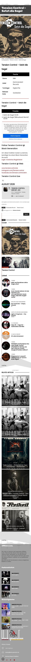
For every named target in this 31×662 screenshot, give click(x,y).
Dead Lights (15, 575)
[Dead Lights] (6, 574)
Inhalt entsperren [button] (16, 136)
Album (15, 529)
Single (12, 316)
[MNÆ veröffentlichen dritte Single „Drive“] (6, 282)
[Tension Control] (15, 262)
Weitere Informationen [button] (15, 139)
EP (11, 306)
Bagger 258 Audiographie (15, 491)
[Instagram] (6, 660)
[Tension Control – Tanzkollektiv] (15, 422)
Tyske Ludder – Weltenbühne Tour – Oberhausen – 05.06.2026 (15, 466)
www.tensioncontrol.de (10, 168)
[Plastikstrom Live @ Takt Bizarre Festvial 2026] (6, 613)
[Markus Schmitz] (3, 210)
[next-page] (5, 535)
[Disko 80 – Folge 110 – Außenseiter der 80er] (6, 325)
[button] (3, 659)
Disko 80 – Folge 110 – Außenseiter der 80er (17, 325)
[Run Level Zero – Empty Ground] (6, 304)
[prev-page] (3, 535)
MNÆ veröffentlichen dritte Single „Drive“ (19, 283)
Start (3, 58)
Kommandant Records (10, 207)
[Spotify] (14, 660)
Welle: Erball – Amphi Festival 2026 (20, 606)
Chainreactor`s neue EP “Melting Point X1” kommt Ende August (18, 357)
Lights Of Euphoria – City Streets (18, 314)
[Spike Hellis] (6, 588)
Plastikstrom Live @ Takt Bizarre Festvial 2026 (19, 613)
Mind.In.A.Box (15, 581)
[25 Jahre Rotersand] (6, 335)
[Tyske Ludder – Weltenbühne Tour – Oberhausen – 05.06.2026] (15, 453)
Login (3, 160)
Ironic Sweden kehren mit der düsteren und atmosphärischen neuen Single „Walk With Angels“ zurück (20, 294)
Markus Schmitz (16, 210)
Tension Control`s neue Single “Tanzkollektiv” (15, 403)
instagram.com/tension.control (13, 170)
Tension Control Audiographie (15, 432)
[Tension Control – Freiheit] (15, 516)
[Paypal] (10, 660)
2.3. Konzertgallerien (17, 604)
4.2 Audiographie (9, 58)
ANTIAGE (14, 595)
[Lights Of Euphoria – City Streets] (6, 314)
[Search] (3, 181)
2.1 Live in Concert (15, 334)
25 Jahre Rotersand (17, 336)
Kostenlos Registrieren (14, 160)
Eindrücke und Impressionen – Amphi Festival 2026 (20, 627)
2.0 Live (15, 462)
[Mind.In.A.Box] (6, 581)
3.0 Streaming (14, 323)
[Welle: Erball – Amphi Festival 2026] (6, 606)
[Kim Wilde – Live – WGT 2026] (6, 620)
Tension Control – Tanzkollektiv (15, 434)
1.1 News (13, 280)
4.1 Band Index (5, 267)
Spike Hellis (15, 588)
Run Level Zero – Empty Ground (18, 304)
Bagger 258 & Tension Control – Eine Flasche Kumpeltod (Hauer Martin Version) (15, 495)
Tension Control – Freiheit (16, 528)
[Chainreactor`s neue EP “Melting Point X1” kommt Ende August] (6, 357)
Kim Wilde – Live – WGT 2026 (20, 620)
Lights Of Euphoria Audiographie (19, 312)
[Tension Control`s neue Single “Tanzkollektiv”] (15, 390)
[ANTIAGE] (6, 594)
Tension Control (20, 207)
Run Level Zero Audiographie (18, 301)
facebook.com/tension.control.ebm (14, 173)
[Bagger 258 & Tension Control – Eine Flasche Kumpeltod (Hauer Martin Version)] (15, 484)
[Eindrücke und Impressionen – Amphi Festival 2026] (6, 626)
